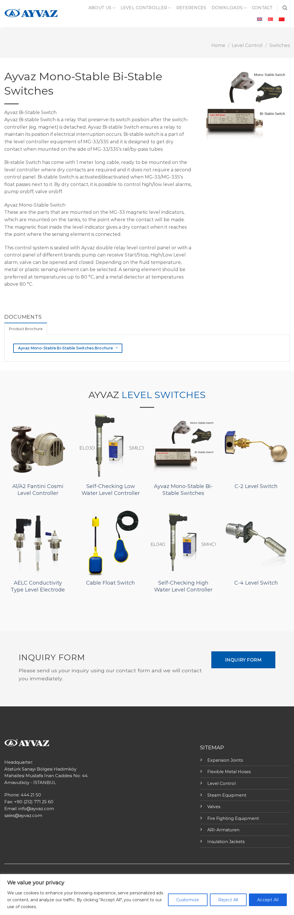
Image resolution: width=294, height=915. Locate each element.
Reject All (228, 899)
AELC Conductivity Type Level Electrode (38, 586)
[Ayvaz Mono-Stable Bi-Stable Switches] (183, 445)
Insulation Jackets (226, 841)
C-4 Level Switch (256, 583)
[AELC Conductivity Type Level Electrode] (37, 542)
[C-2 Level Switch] (256, 445)
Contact (262, 7)
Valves (213, 806)
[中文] (281, 19)
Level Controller (144, 7)
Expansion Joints (225, 760)
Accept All (267, 899)
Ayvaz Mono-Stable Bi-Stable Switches (183, 489)
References (191, 7)
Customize (187, 899)
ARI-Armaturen (223, 829)
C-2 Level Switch (256, 486)
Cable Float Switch (110, 583)
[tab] (25, 329)
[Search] (285, 7)
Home (218, 45)
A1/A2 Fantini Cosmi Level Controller (37, 489)
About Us (99, 7)
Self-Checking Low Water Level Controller (111, 489)
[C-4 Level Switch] (256, 542)
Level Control (247, 45)
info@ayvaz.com (36, 808)
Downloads (227, 7)
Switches (279, 45)
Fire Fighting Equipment (233, 818)
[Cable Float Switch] (110, 542)
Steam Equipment (226, 795)
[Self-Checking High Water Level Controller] (183, 542)
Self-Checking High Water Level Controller (183, 586)
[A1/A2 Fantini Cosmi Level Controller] (37, 445)
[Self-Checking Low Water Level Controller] (110, 445)
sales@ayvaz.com (23, 815)
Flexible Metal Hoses (229, 771)
